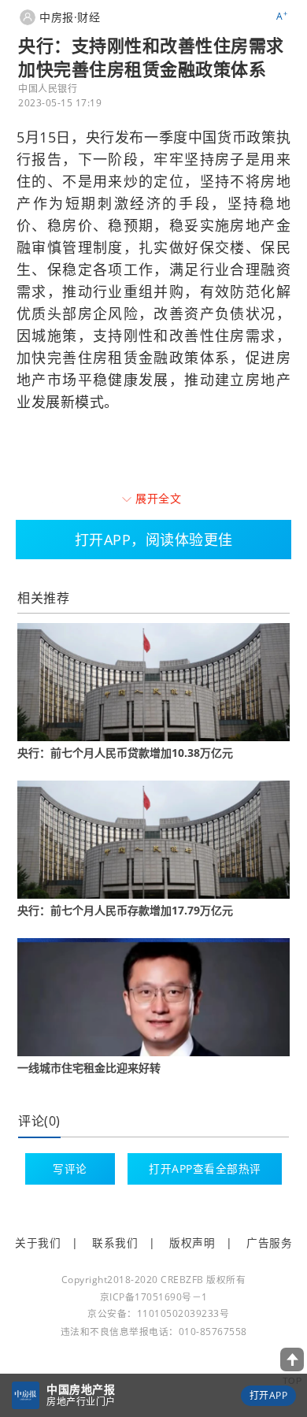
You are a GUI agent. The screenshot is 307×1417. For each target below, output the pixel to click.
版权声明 (192, 1242)
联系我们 (115, 1242)
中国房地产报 (80, 1389)
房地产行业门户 (81, 1401)
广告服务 (269, 1242)
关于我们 (38, 1242)
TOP (292, 1380)
